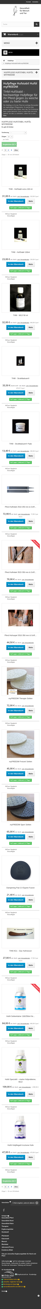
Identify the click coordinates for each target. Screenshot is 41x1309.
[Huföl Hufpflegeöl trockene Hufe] (20, 1127)
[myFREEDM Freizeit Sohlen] (20, 744)
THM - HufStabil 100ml (20, 252)
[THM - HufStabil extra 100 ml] (20, 171)
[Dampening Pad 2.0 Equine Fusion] (20, 870)
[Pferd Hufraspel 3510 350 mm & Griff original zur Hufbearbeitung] (20, 618)
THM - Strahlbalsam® (20, 378)
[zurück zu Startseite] (4, 60)
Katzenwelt (5, 1238)
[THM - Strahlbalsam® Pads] (20, 426)
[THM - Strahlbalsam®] (20, 361)
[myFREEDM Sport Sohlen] (20, 807)
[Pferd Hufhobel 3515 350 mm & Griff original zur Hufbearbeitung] (20, 555)
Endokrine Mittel (7, 1250)
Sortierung (5, 132)
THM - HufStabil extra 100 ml (20, 189)
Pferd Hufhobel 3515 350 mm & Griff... (20, 572)
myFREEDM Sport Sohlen (20, 825)
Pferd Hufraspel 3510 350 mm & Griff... (21, 635)
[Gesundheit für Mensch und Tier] (20, 11)
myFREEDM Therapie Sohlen (20, 698)
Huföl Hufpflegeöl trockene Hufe (21, 1145)
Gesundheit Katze (8, 1223)
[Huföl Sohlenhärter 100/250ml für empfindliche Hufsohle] (20, 999)
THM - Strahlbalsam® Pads (20, 444)
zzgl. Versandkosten (23, 196)
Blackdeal (5, 1244)
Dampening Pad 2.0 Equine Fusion (20, 888)
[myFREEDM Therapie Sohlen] (20, 681)
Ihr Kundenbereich (8, 1270)
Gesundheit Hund (7, 1220)
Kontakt (28, 2)
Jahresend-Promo (8, 1247)
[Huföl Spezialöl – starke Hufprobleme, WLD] (20, 1062)
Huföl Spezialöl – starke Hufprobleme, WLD (20, 1080)
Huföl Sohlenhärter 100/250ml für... (20, 1016)
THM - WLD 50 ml (20, 315)
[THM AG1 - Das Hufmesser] (20, 933)
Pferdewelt (5, 1236)
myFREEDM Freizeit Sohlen (20, 762)
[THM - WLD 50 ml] (20, 298)
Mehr (4, 115)
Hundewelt (5, 1232)
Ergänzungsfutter (7, 1229)
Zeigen (4, 136)
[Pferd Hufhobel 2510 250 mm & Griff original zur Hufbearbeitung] (20, 489)
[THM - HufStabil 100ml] (20, 234)
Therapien (5, 1226)
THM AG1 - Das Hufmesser (20, 951)
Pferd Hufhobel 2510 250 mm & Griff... (20, 507)
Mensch (4, 1241)
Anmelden (35, 2)
